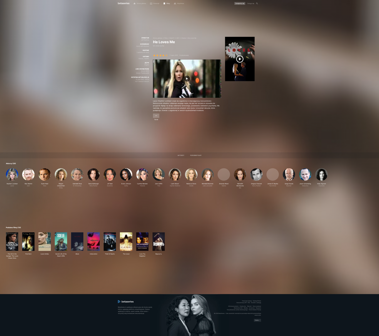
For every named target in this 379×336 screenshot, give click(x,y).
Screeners (252, 308)
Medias (246, 308)
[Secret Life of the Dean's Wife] (61, 241)
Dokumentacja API (241, 302)
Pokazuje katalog (247, 301)
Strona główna (157, 38)
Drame (184, 38)
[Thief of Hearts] (110, 241)
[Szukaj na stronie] (257, 3)
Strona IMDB (145, 71)
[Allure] (77, 241)
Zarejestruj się (239, 3)
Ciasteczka (243, 306)
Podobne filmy (196, 155)
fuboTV (172, 38)
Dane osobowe (257, 306)
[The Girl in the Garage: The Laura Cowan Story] (12, 241)
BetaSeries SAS (238, 308)
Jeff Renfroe (145, 40)
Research (258, 308)
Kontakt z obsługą (256, 302)
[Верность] (158, 241)
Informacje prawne (233, 306)
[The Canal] (126, 241)
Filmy (166, 38)
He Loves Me (192, 38)
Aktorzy (181, 155)
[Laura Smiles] (44, 241)
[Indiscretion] (93, 241)
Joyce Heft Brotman (142, 46)
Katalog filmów (257, 301)
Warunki (249, 306)
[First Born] (28, 241)
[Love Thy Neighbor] (142, 241)
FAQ (249, 302)
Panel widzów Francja (255, 309)
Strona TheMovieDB (142, 73)
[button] (12, 178)
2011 (178, 38)
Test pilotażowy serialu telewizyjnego (237, 309)
